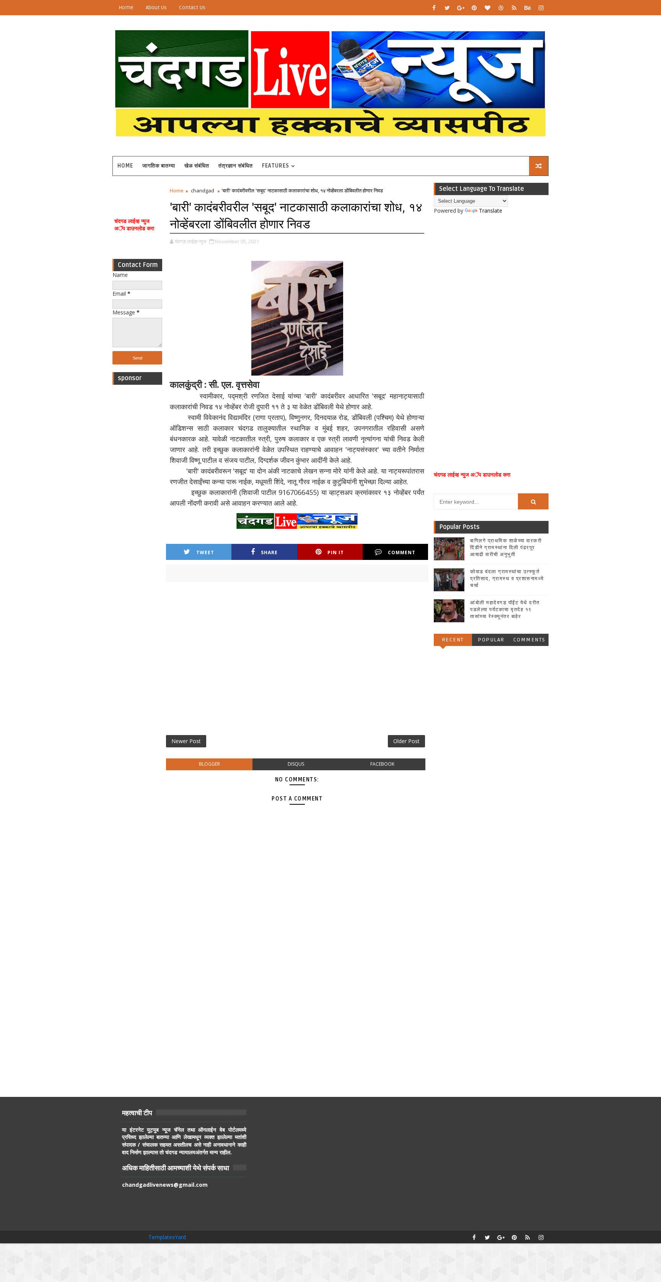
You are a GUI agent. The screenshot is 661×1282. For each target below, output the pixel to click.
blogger (209, 764)
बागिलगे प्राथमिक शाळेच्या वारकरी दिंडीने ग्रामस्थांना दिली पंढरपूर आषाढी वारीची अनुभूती (506, 548)
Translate (490, 210)
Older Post (406, 741)
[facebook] (434, 7)
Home (126, 7)
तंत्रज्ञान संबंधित (235, 166)
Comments (529, 639)
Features (275, 166)
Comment (401, 552)
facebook (382, 764)
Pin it (335, 552)
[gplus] (460, 7)
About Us (156, 7)
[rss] (514, 7)
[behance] (527, 7)
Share (269, 552)
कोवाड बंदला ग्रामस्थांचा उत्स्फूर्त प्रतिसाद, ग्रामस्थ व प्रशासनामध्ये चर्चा (507, 579)
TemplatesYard (167, 1237)
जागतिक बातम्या (158, 166)
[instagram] (541, 7)
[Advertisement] (137, 503)
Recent (453, 639)
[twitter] (447, 7)
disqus (296, 764)
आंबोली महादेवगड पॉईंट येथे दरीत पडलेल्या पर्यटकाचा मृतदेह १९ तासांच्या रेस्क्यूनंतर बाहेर (505, 610)
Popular (491, 639)
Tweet (205, 552)
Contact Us (192, 7)
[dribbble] (500, 7)
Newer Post (186, 741)
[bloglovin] (487, 7)
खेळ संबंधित (196, 166)
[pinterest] (474, 7)
